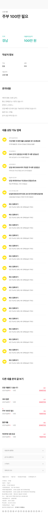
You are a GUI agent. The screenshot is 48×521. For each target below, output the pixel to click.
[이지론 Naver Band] (24, 511)
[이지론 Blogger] (3, 511)
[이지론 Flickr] (31, 511)
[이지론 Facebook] (21, 511)
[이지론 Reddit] (11, 511)
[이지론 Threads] (34, 511)
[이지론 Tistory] (26, 511)
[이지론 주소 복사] (42, 511)
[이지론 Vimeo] (36, 511)
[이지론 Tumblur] (18, 511)
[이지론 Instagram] (6, 511)
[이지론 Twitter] (16, 511)
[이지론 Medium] (8, 511)
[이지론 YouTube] (39, 511)
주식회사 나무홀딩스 (20, 507)
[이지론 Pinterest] (13, 511)
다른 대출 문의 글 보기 (13, 379)
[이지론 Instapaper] (29, 511)
